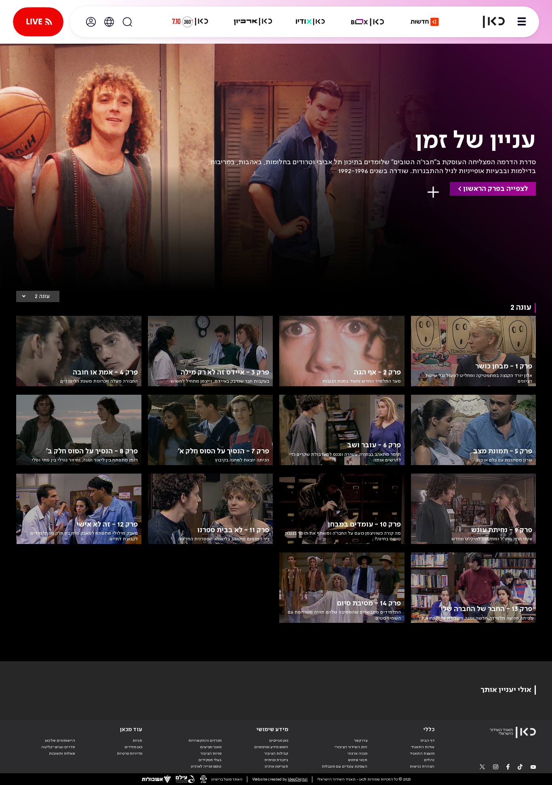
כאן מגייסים (278, 740)
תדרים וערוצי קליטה (58, 747)
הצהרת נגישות (422, 766)
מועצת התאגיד (422, 753)
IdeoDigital (298, 779)
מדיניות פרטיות (129, 753)
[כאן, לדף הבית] (489, 22)
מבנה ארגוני (357, 753)
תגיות (137, 740)
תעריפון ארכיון (276, 766)
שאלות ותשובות (62, 753)
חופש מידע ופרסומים (271, 747)
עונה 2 (42, 296)
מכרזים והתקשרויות (204, 740)
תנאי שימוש (357, 760)
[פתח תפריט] (522, 21)
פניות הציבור (210, 753)
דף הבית (427, 740)
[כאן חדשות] (424, 22)
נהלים (429, 760)
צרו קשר (360, 740)
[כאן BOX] (367, 22)
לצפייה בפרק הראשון (495, 189)
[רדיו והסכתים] (310, 22)
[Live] (38, 21)
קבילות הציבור (276, 753)
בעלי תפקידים (209, 760)
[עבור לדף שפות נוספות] (109, 22)
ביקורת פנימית (276, 760)
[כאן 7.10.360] (190, 22)
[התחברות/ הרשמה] (91, 22)
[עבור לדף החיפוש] (127, 22)
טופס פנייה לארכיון (206, 766)
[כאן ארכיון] (253, 22)
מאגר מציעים (210, 747)
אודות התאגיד (422, 747)
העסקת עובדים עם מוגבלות (344, 766)
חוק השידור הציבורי (351, 747)
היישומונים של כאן (60, 740)
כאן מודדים (133, 747)
